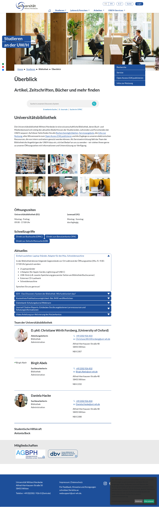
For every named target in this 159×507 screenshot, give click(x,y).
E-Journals (63, 109)
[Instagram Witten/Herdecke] (105, 483)
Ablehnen (138, 501)
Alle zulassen (149, 501)
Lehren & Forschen (79, 10)
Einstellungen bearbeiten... (121, 501)
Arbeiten (98, 10)
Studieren (61, 10)
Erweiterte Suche (50, 109)
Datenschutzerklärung (120, 496)
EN (111, 4)
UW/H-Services (115, 10)
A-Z (119, 4)
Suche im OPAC (76, 109)
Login (139, 4)
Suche (129, 4)
